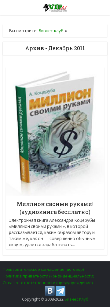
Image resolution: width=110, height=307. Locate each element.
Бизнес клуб (51, 30)
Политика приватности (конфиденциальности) (48, 276)
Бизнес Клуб (76, 299)
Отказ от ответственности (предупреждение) (48, 282)
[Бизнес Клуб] (55, 6)
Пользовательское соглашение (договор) (43, 269)
